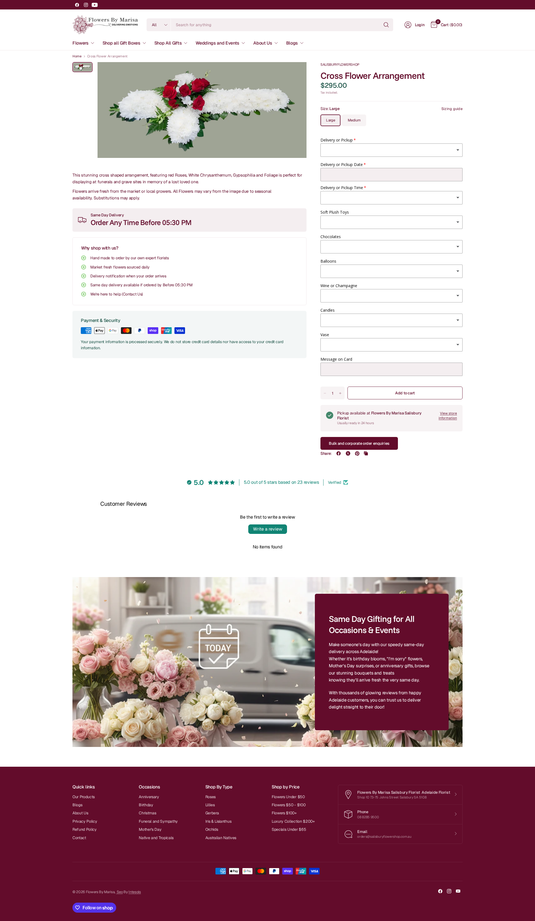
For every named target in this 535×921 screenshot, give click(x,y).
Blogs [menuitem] (292, 43)
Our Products (83, 796)
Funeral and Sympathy (158, 821)
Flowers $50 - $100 (288, 804)
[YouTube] (94, 4)
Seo (119, 892)
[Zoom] (296, 73)
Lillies (210, 804)
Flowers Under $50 (288, 796)
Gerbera (212, 812)
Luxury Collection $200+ (293, 821)
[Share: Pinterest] (357, 453)
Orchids (211, 829)
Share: (326, 453)
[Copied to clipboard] (365, 453)
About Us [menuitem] (262, 43)
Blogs (77, 804)
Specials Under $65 (289, 829)
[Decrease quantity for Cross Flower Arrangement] (325, 393)
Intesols (134, 892)
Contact (79, 837)
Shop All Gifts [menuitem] (168, 43)
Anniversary (149, 796)
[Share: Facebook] (338, 453)
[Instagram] (85, 4)
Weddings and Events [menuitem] (217, 43)
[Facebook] (76, 4)
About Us (80, 812)
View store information (448, 415)
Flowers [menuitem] (80, 43)
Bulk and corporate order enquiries (359, 443)
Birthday (146, 804)
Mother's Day (150, 829)
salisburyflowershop (339, 64)
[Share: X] (348, 453)
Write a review (267, 529)
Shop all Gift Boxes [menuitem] (121, 43)
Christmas (147, 812)
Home (77, 56)
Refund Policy (84, 829)
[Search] (386, 24)
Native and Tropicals (156, 837)
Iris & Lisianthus (218, 821)
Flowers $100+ (284, 812)
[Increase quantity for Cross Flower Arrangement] (340, 393)
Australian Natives (220, 837)
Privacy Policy (84, 821)
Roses (210, 796)
